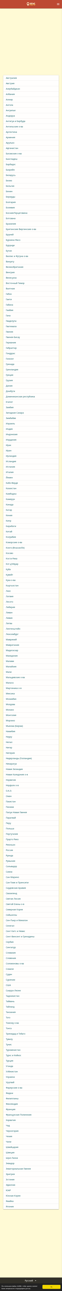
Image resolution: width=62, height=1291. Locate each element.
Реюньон (10, 844)
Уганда (9, 1066)
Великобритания (14, 266)
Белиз (9, 180)
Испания (10, 466)
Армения (10, 137)
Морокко (10, 720)
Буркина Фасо (13, 239)
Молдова (10, 704)
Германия (11, 342)
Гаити (9, 299)
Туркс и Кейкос (13, 1055)
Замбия (10, 407)
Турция (9, 1060)
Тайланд (10, 1006)
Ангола (9, 104)
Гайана (9, 304)
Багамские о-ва (14, 153)
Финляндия (12, 1103)
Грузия (9, 380)
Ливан (9, 612)
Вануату (10, 261)
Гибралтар (11, 347)
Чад (8, 1125)
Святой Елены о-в (15, 904)
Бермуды (10, 196)
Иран (8, 450)
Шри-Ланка (12, 1157)
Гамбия (9, 310)
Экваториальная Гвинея (18, 1168)
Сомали (10, 968)
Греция (9, 374)
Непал (9, 742)
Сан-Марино (12, 877)
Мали (9, 671)
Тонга (9, 1028)
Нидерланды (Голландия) (19, 758)
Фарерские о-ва (14, 1087)
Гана (8, 315)
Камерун (10, 499)
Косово (9, 553)
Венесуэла (11, 277)
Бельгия (10, 185)
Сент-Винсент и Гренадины (20, 936)
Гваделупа (11, 320)
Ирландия (11, 455)
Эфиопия (10, 1184)
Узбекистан (12, 1071)
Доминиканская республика (20, 396)
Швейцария (12, 1147)
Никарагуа (11, 763)
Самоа (9, 871)
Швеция (10, 1152)
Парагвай (11, 817)
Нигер (9, 747)
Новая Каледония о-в (17, 774)
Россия (9, 850)
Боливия (10, 207)
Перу (8, 823)
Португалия (12, 833)
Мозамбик (11, 698)
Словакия (11, 952)
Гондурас (10, 353)
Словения (11, 958)
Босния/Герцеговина (16, 212)
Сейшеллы (11, 914)
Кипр (8, 520)
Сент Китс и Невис (15, 931)
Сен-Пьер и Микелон (17, 920)
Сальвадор (11, 866)
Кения (9, 515)
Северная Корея (14, 909)
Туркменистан (13, 1049)
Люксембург (12, 634)
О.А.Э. (9, 790)
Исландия (11, 461)
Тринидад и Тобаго (15, 1033)
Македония (12, 655)
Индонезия (11, 434)
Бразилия (11, 223)
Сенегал (10, 925)
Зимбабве (11, 418)
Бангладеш (11, 158)
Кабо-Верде (12, 482)
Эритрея (10, 1174)
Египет (9, 401)
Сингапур (11, 947)
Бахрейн (10, 169)
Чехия (9, 1136)
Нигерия (10, 752)
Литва (9, 623)
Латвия (9, 596)
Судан (9, 974)
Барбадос (11, 164)
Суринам (10, 979)
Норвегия (11, 779)
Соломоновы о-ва (15, 963)
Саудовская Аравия (16, 887)
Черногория (12, 1130)
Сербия (10, 941)
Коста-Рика (11, 558)
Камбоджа (11, 493)
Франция (10, 1109)
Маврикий (11, 639)
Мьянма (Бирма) (14, 725)
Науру (9, 736)
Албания (10, 94)
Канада (9, 504)
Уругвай (10, 1082)
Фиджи (9, 1093)
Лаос (8, 590)
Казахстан (11, 488)
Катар (9, 509)
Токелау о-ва (12, 1022)
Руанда (9, 855)
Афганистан (12, 148)
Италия (10, 472)
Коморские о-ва (14, 542)
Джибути (10, 391)
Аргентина (11, 131)
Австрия (10, 83)
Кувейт (9, 574)
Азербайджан (13, 88)
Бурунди (10, 245)
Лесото (9, 601)
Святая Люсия (13, 898)
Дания (9, 385)
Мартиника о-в (14, 688)
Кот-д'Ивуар (12, 563)
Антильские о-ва (14, 126)
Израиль (10, 423)
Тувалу (9, 1039)
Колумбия (11, 536)
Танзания (11, 1012)
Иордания (11, 439)
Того (8, 1017)
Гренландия (12, 369)
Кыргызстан (12, 585)
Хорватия (11, 1120)
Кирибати (11, 526)
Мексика (10, 693)
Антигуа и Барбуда (15, 121)
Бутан (9, 250)
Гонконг (10, 358)
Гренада (10, 364)
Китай (9, 531)
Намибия (10, 731)
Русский (31, 1280)
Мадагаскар (12, 650)
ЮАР (8, 1190)
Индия (9, 428)
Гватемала (11, 326)
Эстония (10, 1179)
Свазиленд (11, 893)
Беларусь (10, 175)
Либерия (10, 607)
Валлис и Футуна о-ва (17, 256)
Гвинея (9, 331)
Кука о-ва (10, 580)
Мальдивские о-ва (15, 677)
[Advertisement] (31, 41)
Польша (10, 828)
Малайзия (11, 666)
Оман (9, 796)
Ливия (9, 617)
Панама (10, 806)
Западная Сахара (15, 412)
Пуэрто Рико (12, 839)
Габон (9, 293)
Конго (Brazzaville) (15, 547)
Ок (51, 1287)
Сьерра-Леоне (13, 990)
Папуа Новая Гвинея (16, 812)
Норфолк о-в (12, 785)
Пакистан (11, 801)
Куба (8, 569)
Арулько (10, 142)
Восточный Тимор (15, 283)
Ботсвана (10, 218)
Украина (10, 1076)
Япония (10, 1206)
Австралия (11, 77)
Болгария (11, 202)
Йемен (9, 477)
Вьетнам (10, 288)
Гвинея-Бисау (13, 337)
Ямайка (10, 1201)
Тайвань (10, 1001)
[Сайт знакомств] (31, 4)
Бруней (10, 234)
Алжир (9, 99)
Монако (10, 709)
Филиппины (12, 1098)
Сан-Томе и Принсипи (17, 882)
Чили (8, 1141)
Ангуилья (10, 110)
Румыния (10, 860)
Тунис (9, 1044)
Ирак (8, 445)
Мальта (10, 682)
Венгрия (10, 272)
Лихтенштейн (13, 628)
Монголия (11, 715)
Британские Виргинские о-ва (21, 229)
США (8, 985)
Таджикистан (12, 995)
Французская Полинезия (18, 1114)
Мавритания (12, 644)
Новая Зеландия (14, 769)
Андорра (10, 115)
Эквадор (10, 1163)
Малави (10, 661)
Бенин (9, 191)
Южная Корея (13, 1195)
